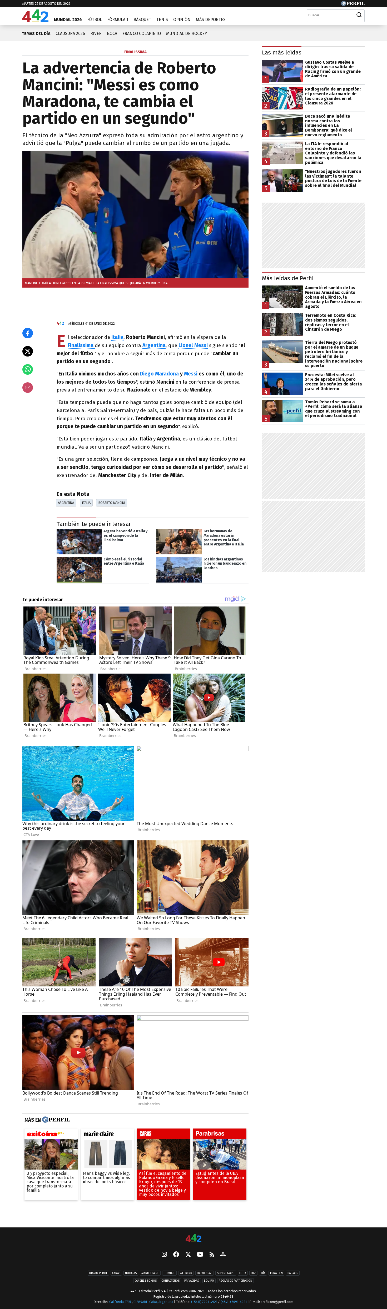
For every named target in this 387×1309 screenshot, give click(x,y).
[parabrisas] (219, 1135)
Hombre (169, 1273)
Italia (86, 503)
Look (242, 1273)
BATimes (292, 1273)
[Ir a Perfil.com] (353, 4)
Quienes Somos (146, 1280)
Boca (112, 33)
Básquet (142, 19)
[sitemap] (223, 1254)
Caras (116, 1273)
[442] (193, 1238)
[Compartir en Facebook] (27, 333)
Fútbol (94, 19)
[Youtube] (200, 1254)
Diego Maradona (159, 374)
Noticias (131, 1273)
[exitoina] (51, 1135)
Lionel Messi (193, 345)
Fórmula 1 (117, 19)
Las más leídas (281, 52)
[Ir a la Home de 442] (35, 20)
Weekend (186, 1273)
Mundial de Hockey (186, 33)
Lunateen (276, 1273)
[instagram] (164, 1255)
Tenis (162, 19)
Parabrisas (204, 1273)
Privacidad (191, 1280)
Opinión (182, 19)
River (96, 33)
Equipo (209, 1280)
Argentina (66, 503)
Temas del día (36, 33)
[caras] (163, 1135)
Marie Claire (150, 1273)
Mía (263, 1273)
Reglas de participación (235, 1280)
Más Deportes (211, 19)
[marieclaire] (107, 1135)
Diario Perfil (98, 1273)
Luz (253, 1273)
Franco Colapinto (141, 33)
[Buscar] (359, 15)
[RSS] (212, 1254)
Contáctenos (170, 1280)
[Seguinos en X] (188, 1255)
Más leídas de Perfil (288, 278)
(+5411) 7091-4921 (204, 1302)
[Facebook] (176, 1254)
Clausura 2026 (70, 33)
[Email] (27, 387)
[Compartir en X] (27, 351)
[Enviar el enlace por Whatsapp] (27, 369)
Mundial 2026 (68, 19)
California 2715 (120, 1302)
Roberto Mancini (111, 503)
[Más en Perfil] (55, 1119)
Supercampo (226, 1273)
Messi (191, 374)
